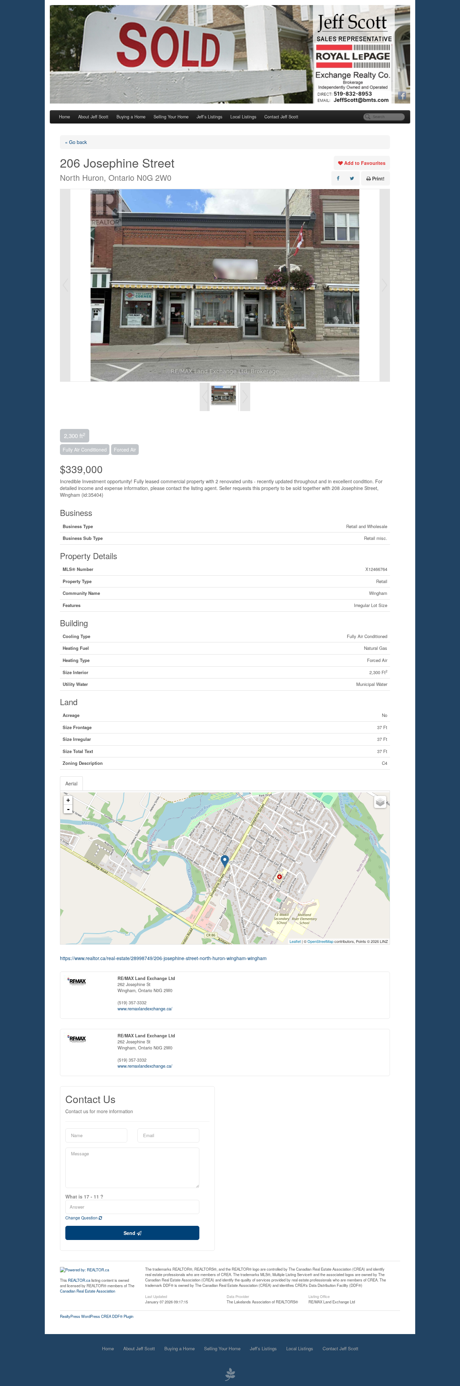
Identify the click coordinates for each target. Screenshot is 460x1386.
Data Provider (238, 1296)
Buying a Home (131, 117)
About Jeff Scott (93, 117)
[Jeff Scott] (230, 54)
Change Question (82, 1217)
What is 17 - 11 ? (84, 1196)
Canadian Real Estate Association (87, 1291)
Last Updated (156, 1296)
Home (64, 117)
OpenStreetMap (320, 941)
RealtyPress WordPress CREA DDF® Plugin (96, 1316)
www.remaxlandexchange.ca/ (145, 1009)
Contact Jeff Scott (281, 117)
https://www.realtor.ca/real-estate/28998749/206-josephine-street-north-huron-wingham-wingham (163, 958)
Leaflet (295, 941)
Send (130, 1233)
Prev (65, 285)
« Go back (76, 142)
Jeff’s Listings (209, 117)
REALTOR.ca (79, 1280)
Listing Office (319, 1296)
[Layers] (380, 802)
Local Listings (243, 117)
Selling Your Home (171, 117)
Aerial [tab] (71, 783)
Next (385, 285)
